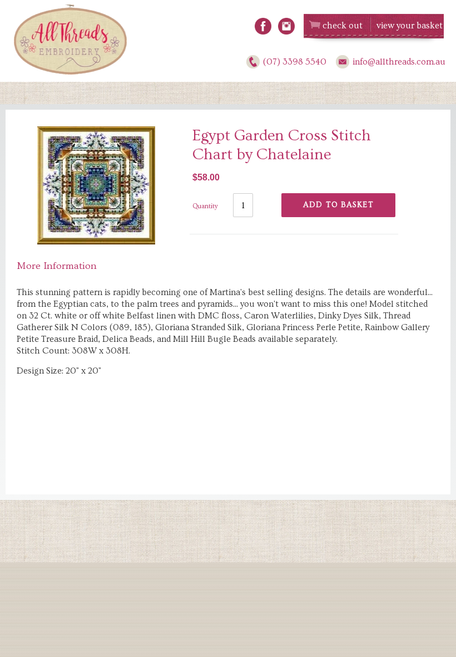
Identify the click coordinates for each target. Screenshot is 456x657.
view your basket (409, 25)
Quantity (205, 206)
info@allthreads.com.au (399, 62)
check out (343, 25)
